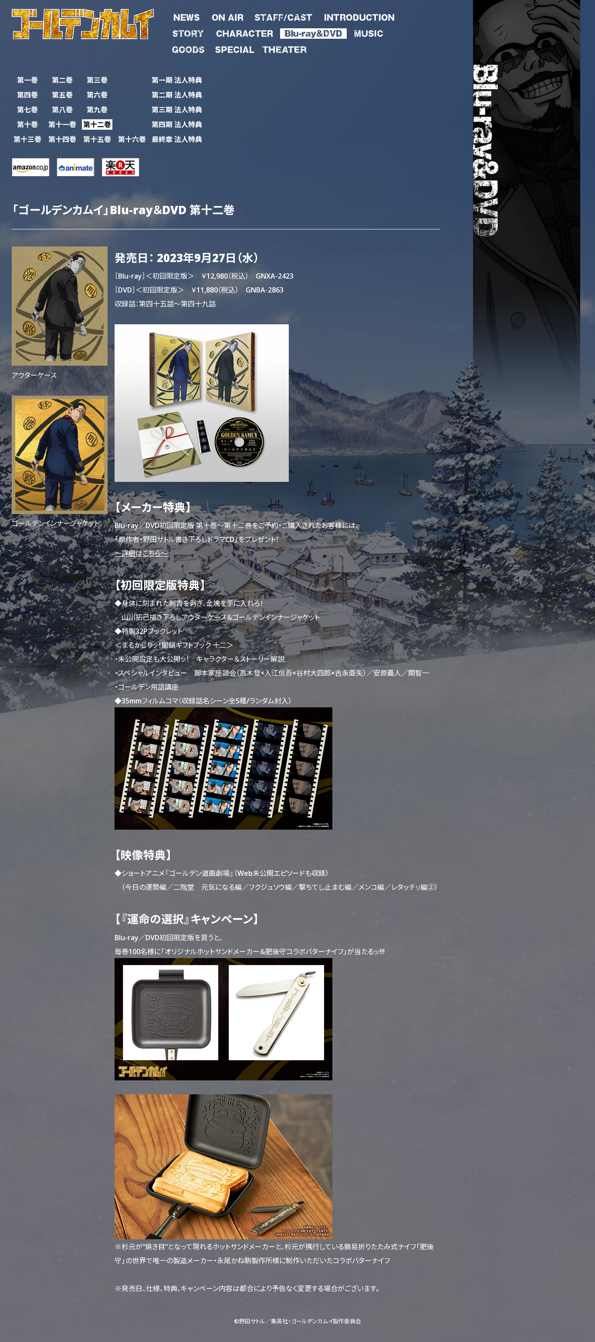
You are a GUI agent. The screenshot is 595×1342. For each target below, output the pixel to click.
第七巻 (27, 109)
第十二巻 (97, 124)
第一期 (177, 80)
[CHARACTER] (244, 32)
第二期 (177, 95)
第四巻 (27, 95)
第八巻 (62, 109)
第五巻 (62, 95)
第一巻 (27, 80)
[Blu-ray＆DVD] (313, 32)
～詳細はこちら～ (141, 553)
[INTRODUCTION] (359, 15)
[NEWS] (187, 15)
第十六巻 (132, 139)
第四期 (177, 124)
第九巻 (97, 109)
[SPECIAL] (234, 48)
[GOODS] (188, 48)
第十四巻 (62, 139)
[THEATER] (284, 48)
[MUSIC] (368, 32)
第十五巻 (97, 139)
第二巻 (62, 80)
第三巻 (97, 80)
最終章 (177, 139)
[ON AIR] (227, 15)
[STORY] (188, 32)
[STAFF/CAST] (283, 15)
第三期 (177, 109)
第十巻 (27, 124)
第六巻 (97, 95)
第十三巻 (27, 139)
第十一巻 (62, 124)
